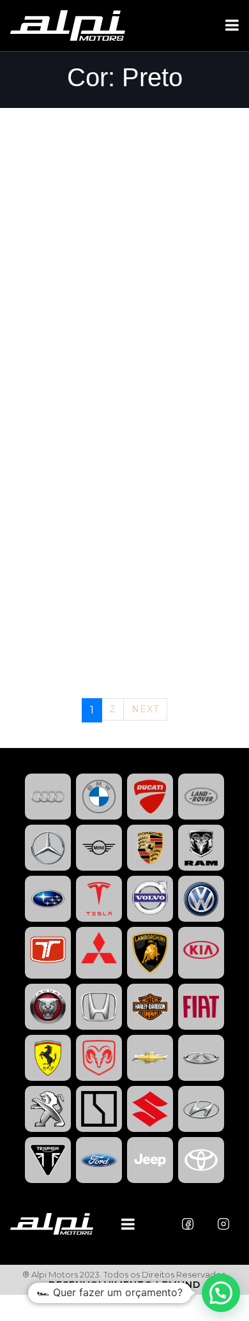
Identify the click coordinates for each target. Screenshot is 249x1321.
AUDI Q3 (35, 428)
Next (145, 709)
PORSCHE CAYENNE (66, 370)
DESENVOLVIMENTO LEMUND (124, 1284)
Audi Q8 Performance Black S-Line (117, 255)
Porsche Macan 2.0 (69, 198)
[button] (221, 1293)
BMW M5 (36, 543)
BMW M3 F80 (48, 313)
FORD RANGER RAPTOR (76, 658)
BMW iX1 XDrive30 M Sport (90, 140)
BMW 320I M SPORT (65, 485)
